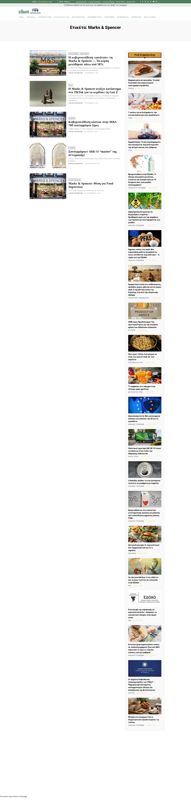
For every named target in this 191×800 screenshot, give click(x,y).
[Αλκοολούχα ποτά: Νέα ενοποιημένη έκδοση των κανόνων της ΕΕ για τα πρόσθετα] (144, 405)
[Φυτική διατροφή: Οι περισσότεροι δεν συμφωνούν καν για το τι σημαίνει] (144, 534)
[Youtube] (153, 1)
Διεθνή (71, 118)
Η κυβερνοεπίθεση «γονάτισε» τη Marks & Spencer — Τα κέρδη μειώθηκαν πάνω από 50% (90, 61)
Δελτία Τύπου (133, 456)
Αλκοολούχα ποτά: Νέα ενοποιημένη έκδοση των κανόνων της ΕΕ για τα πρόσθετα (144, 418)
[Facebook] (142, 1)
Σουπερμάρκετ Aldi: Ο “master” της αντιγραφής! (92, 153)
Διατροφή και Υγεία (135, 362)
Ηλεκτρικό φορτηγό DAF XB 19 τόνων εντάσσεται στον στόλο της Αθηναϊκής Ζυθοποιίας (144, 451)
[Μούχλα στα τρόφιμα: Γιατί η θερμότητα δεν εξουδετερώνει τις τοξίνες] (144, 706)
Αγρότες (131, 693)
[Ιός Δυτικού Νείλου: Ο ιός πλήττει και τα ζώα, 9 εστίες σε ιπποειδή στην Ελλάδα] (144, 566)
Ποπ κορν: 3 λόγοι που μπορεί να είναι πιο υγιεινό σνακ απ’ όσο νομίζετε (142, 357)
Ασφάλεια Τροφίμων (136, 225)
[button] (169, 17)
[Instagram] (145, 1)
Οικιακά (131, 88)
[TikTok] (151, 1)
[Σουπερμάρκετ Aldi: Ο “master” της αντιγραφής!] (48, 155)
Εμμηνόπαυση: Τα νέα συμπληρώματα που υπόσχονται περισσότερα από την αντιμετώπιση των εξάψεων (144, 144)
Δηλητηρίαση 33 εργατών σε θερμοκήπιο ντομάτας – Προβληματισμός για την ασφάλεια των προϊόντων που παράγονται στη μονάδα (144, 217)
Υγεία (130, 118)
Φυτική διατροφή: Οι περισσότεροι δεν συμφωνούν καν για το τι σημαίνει (143, 547)
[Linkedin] (148, 1)
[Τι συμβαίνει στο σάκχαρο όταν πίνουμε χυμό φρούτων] (144, 375)
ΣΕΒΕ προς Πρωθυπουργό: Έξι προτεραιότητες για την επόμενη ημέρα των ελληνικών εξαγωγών (143, 324)
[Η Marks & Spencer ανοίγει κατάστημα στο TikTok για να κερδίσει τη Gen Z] (48, 94)
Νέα (70, 85)
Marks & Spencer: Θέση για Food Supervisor (90, 185)
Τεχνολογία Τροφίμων (137, 188)
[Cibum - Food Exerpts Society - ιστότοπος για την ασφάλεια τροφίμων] (30, 11)
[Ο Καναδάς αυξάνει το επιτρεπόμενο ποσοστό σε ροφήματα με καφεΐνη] (144, 469)
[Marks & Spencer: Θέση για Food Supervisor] (48, 186)
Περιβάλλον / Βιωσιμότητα (138, 298)
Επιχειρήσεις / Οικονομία (78, 53)
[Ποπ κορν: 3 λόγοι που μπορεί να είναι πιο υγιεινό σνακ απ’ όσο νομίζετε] (144, 343)
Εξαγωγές (131, 330)
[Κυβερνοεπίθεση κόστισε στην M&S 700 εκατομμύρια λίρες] (48, 124)
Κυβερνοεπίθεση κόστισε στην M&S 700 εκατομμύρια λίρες (92, 123)
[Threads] (156, 1)
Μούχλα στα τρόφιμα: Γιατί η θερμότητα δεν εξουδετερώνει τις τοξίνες (143, 719)
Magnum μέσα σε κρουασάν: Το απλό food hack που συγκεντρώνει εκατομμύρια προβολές (144, 83)
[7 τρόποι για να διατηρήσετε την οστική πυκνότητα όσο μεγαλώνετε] (144, 101)
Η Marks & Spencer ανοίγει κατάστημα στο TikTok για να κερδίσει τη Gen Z (94, 90)
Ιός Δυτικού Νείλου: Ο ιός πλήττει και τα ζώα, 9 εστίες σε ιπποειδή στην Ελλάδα (143, 580)
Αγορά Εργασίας (74, 179)
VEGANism (132, 553)
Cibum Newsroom (75, 73)
